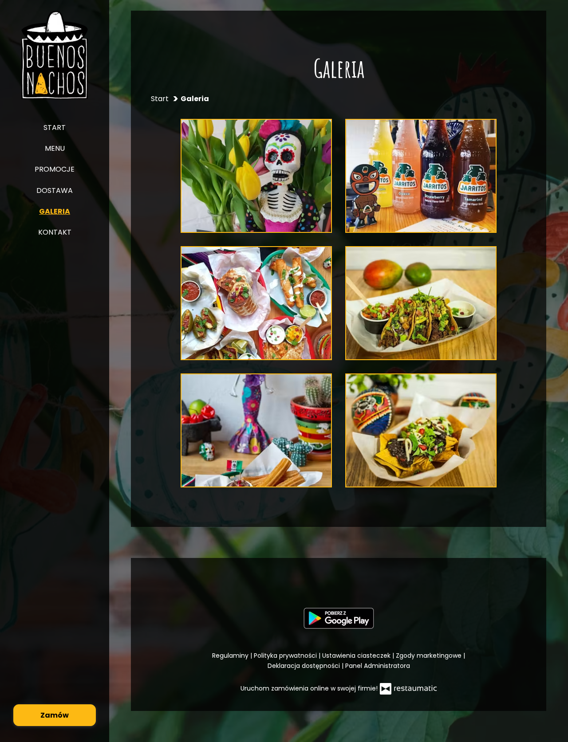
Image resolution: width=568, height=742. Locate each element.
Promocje (55, 169)
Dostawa (54, 190)
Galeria (54, 211)
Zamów (54, 715)
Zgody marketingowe (429, 655)
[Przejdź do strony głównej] (54, 55)
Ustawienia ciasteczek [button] (357, 655)
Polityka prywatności (286, 655)
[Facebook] (337, 582)
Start (54, 127)
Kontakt (54, 232)
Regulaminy (231, 655)
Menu (55, 148)
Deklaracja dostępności (305, 665)
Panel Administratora (377, 665)
